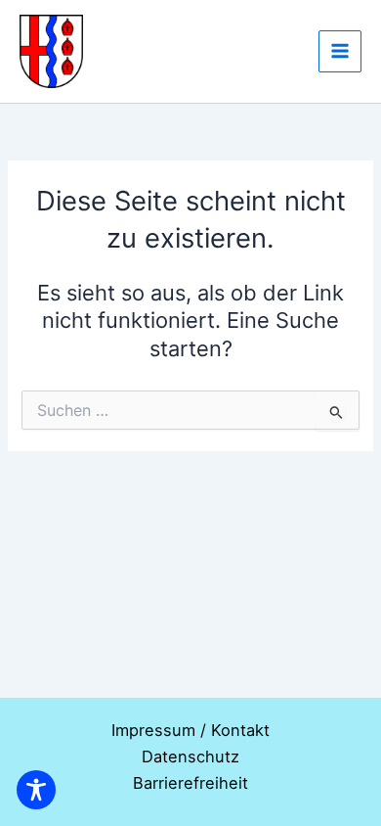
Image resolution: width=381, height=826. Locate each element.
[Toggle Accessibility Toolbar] (36, 789)
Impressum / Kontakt (190, 730)
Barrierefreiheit (190, 783)
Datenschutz (190, 756)
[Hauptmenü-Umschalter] (339, 51)
